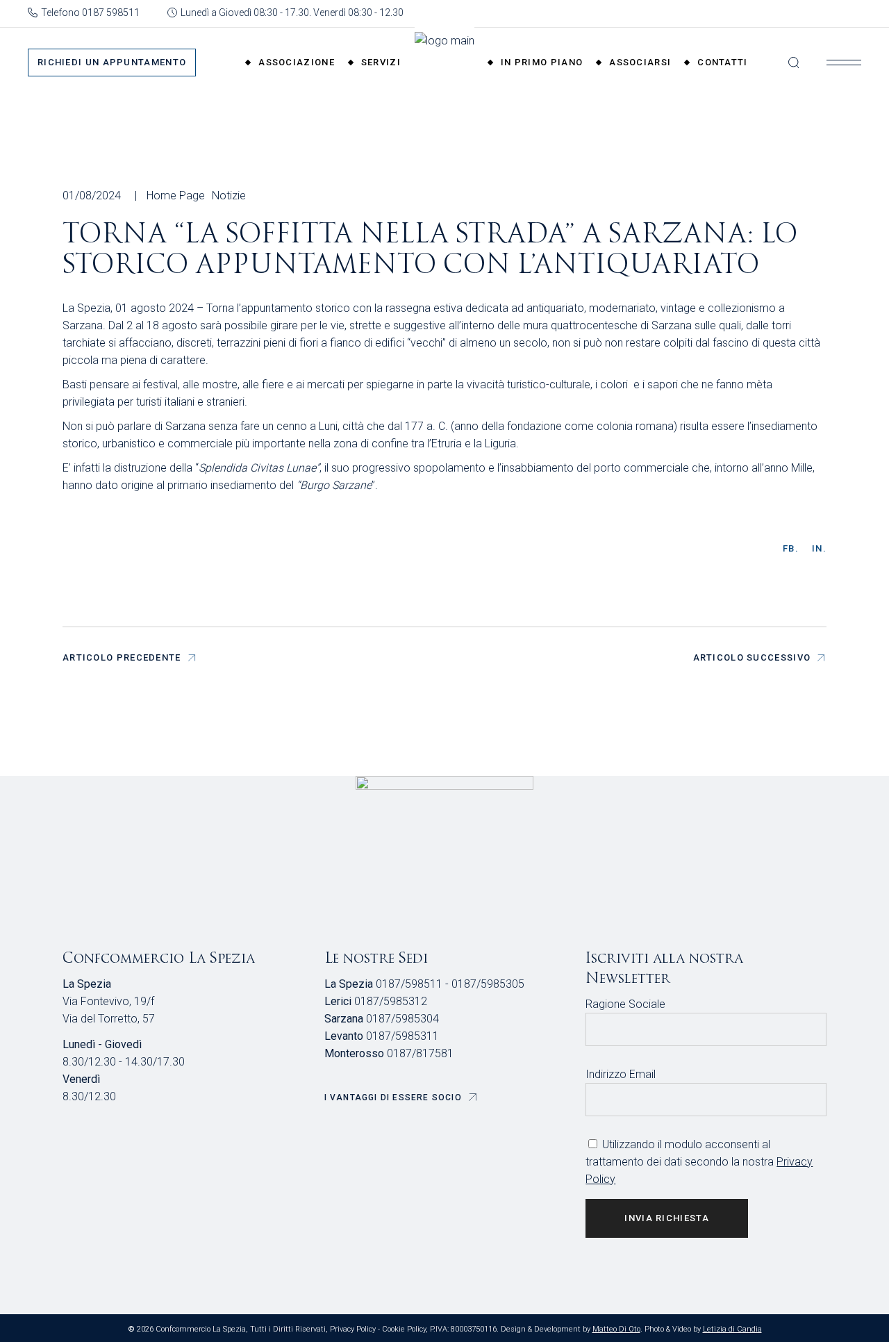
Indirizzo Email (620, 1074)
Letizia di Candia (732, 1329)
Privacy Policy (353, 1329)
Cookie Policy (404, 1329)
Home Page (176, 195)
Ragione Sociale (625, 1004)
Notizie (229, 195)
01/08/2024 (92, 195)
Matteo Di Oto (616, 1329)
